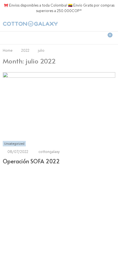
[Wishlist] (83, 38)
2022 (25, 50)
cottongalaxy (49, 151)
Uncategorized (14, 144)
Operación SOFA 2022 (31, 161)
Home (8, 50)
